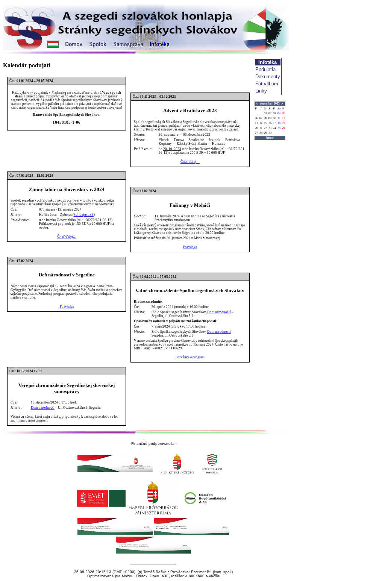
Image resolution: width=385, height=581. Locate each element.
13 (256, 123)
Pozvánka (190, 247)
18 (278, 123)
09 (269, 118)
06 (256, 118)
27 (256, 133)
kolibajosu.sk (84, 215)
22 (265, 128)
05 (283, 113)
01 (265, 113)
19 (283, 123)
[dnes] (270, 138)
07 (260, 118)
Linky (261, 91)
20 (256, 128)
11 (278, 118)
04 (278, 113)
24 (274, 128)
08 (265, 118)
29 (265, 133)
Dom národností (219, 312)
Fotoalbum (266, 83)
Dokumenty (267, 76)
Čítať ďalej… (190, 162)
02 (269, 113)
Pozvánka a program (190, 357)
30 (269, 133)
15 (265, 123)
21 (260, 128)
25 (278, 128)
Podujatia (265, 69)
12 (283, 118)
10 (274, 118)
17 (274, 123)
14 (260, 123)
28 (260, 133)
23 (269, 128)
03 (274, 113)
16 (269, 123)
